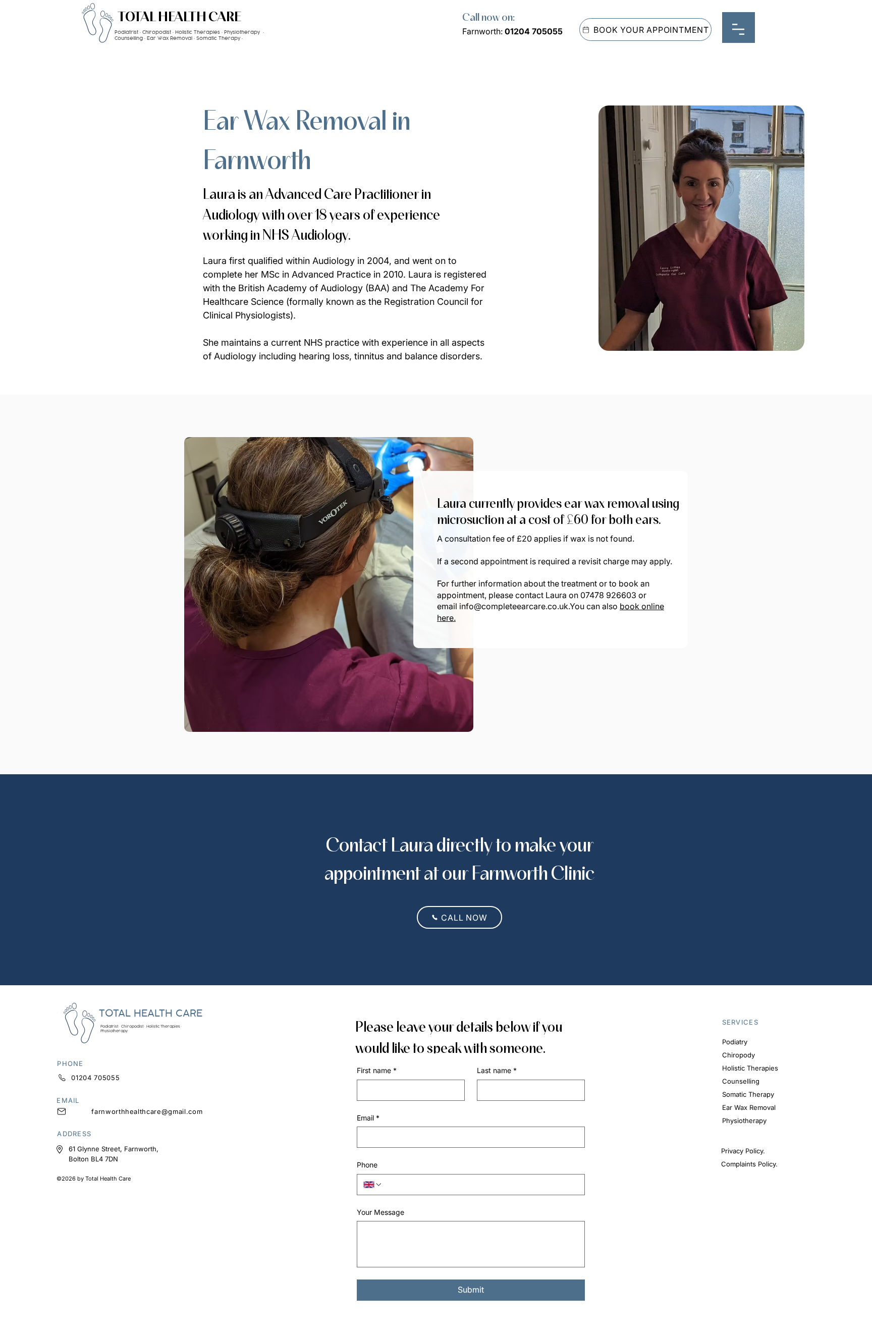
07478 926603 (608, 595)
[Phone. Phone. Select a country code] (373, 1185)
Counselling (740, 1081)
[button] (738, 29)
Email (368, 1117)
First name (377, 1070)
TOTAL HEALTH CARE (179, 16)
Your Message (380, 1212)
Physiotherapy (744, 1120)
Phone (367, 1164)
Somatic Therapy (748, 1094)
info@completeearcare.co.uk (513, 606)
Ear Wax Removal (749, 1107)
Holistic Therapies (750, 1068)
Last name (497, 1070)
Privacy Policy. (743, 1151)
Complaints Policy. (749, 1164)
